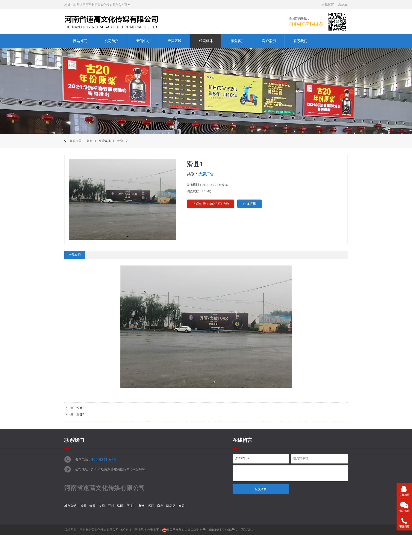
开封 (111, 506)
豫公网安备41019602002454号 (186, 529)
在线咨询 (249, 204)
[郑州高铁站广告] (121, 21)
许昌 (92, 506)
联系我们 (300, 41)
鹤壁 (83, 506)
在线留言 (328, 4)
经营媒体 (206, 41)
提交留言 (261, 489)
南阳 (182, 506)
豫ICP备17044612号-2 (223, 529)
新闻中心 (143, 41)
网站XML (247, 529)
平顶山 (130, 506)
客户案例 (269, 41)
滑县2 (80, 414)
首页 (90, 141)
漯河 (151, 506)
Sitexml (343, 4)
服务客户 (237, 41)
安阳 (102, 506)
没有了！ (82, 408)
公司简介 (111, 41)
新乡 (142, 506)
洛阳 (120, 506)
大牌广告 (123, 141)
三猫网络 (140, 529)
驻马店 (170, 506)
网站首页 (80, 41)
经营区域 (174, 41)
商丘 (160, 506)
